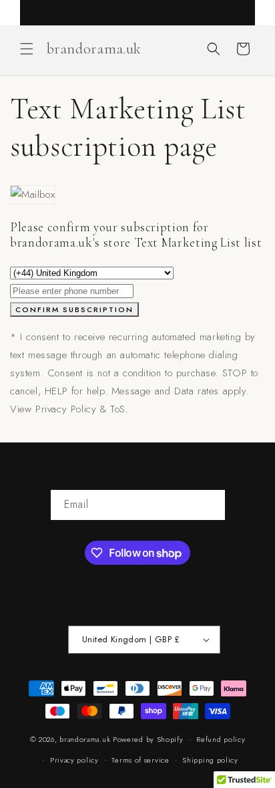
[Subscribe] (210, 505)
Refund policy (220, 739)
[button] (26, 48)
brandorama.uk (84, 739)
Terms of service (140, 760)
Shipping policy (210, 760)
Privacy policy (74, 760)
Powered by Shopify (148, 739)
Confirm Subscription (74, 309)
